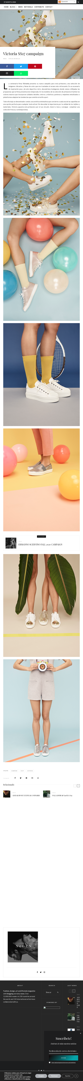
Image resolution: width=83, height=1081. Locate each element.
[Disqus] (41, 833)
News (20, 7)
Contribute (39, 7)
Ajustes (67, 1076)
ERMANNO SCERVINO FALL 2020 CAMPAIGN (40, 544)
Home (6, 7)
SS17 (22, 770)
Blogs (12, 7)
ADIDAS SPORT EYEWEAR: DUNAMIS (26, 795)
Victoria (30, 770)
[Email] (32, 778)
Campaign (14, 770)
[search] (58, 992)
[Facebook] (39, 1070)
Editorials (28, 7)
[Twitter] (41, 1070)
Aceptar (41, 1076)
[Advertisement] (20, 1024)
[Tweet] (21, 66)
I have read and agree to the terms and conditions (63, 1062)
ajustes (27, 1079)
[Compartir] (21, 73)
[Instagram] (44, 1070)
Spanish (64, 2)
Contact (48, 7)
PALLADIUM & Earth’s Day (62, 795)
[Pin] (35, 66)
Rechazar (54, 1076)
